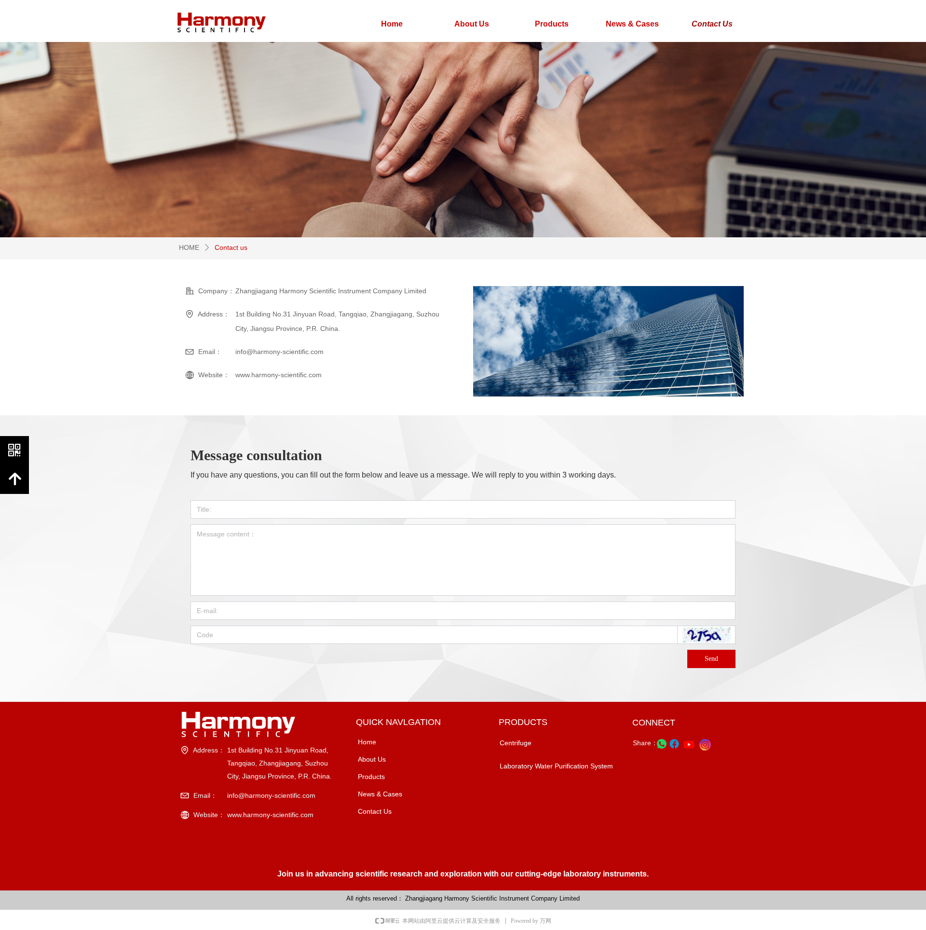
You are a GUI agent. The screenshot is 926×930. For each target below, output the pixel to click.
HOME (189, 247)
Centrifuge (515, 743)
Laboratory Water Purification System (556, 766)
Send (711, 658)
